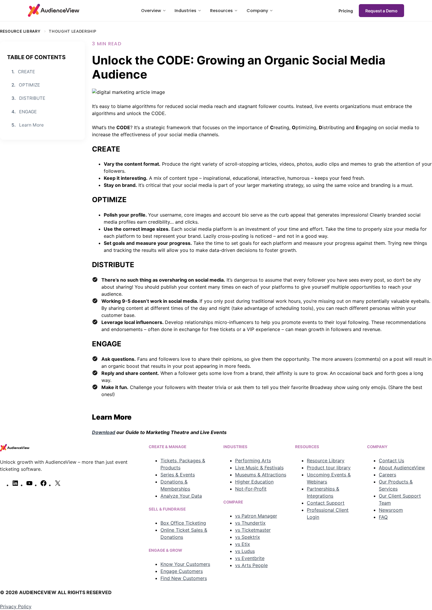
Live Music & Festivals (259, 468)
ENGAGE (24, 111)
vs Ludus (245, 551)
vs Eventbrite (249, 558)
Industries (185, 11)
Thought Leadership (72, 31)
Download (103, 432)
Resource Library (20, 31)
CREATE (23, 71)
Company (257, 11)
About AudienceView (402, 468)
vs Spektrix (247, 537)
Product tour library (329, 468)
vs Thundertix (250, 523)
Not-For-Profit (251, 489)
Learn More (27, 125)
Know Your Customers (185, 564)
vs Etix (242, 544)
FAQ (383, 517)
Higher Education (254, 482)
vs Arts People (251, 565)
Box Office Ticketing (183, 523)
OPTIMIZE (25, 85)
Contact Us (391, 460)
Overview (151, 11)
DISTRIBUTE (28, 98)
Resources (221, 11)
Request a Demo (381, 10)
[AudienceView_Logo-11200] (53, 10)
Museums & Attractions (260, 475)
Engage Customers (181, 571)
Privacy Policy (15, 606)
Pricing (346, 10)
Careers (387, 475)
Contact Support (325, 503)
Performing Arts (253, 460)
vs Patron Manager (256, 516)
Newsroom (391, 510)
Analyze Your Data (181, 496)
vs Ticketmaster (253, 530)
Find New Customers (183, 578)
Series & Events (177, 475)
